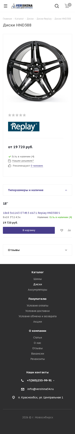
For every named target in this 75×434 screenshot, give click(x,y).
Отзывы (37, 348)
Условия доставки (37, 311)
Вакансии (37, 353)
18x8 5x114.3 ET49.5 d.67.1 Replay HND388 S (31, 213)
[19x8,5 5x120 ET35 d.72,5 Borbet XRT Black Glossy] (37, 71)
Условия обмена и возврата (38, 316)
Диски (37, 284)
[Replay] (34, 126)
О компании (37, 331)
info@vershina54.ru (40, 389)
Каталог (38, 272)
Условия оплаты (37, 305)
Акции (37, 321)
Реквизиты (37, 359)
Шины (37, 279)
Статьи (37, 337)
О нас (37, 343)
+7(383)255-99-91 (39, 380)
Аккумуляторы (37, 289)
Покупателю (37, 299)
